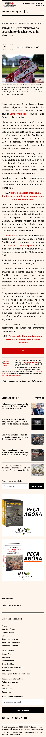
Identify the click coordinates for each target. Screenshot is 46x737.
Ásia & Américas (8, 629)
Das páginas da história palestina (16, 674)
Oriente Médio (8, 633)
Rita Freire (6, 657)
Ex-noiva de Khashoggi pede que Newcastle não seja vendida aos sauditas (24, 339)
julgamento (10, 235)
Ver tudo (39, 398)
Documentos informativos (12, 679)
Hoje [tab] (4, 605)
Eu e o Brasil (7, 671)
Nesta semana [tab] (14, 605)
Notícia (37, 23)
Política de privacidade (34, 729)
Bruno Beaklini (8, 664)
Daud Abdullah (8, 651)
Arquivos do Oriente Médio (13, 667)
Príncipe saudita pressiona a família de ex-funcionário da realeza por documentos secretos (23, 196)
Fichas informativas (10, 682)
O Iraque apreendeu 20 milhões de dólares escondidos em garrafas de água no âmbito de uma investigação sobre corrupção (16, 467)
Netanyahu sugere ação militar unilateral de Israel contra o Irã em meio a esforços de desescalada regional (15, 406)
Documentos (7, 689)
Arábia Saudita (9, 23)
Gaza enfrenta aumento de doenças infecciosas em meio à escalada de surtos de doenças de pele (15, 452)
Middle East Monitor (31, 362)
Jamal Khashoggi (18, 114)
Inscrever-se (36, 486)
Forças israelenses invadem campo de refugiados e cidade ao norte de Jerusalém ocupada (15, 421)
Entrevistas (6, 692)
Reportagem (7, 685)
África (4, 626)
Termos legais (17, 729)
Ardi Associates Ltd (12, 735)
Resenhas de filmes (10, 646)
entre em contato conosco (11, 375)
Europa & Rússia (25, 23)
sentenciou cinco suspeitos (20, 245)
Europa (5, 636)
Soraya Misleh (8, 661)
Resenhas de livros (10, 639)
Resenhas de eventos (11, 642)
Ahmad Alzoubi (8, 654)
